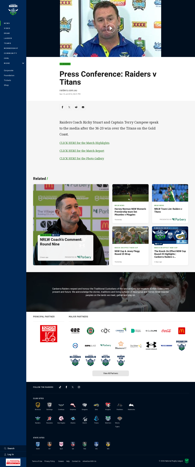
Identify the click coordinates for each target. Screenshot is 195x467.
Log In (11, 454)
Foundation (9, 75)
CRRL (6, 58)
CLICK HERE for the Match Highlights (84, 143)
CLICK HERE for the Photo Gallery (82, 158)
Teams (7, 43)
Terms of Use (37, 461)
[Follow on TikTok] (60, 387)
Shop (6, 85)
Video (7, 28)
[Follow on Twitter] (73, 387)
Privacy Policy (49, 461)
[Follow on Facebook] (66, 387)
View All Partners (110, 373)
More (7, 63)
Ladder (8, 38)
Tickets (7, 80)
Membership (11, 48)
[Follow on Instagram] (79, 387)
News (7, 23)
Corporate (8, 70)
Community (10, 53)
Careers (61, 461)
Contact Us (76, 461)
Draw (7, 33)
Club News (65, 64)
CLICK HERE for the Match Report (82, 151)
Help (68, 461)
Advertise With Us (89, 461)
